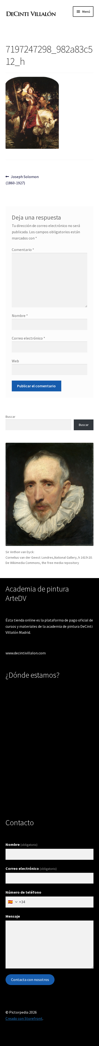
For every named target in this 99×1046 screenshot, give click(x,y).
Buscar (10, 416)
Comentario (23, 249)
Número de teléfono (23, 892)
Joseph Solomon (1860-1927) (22, 179)
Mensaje (13, 916)
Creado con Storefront (24, 1018)
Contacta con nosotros (30, 979)
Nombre (20, 315)
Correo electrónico (28, 338)
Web (15, 361)
